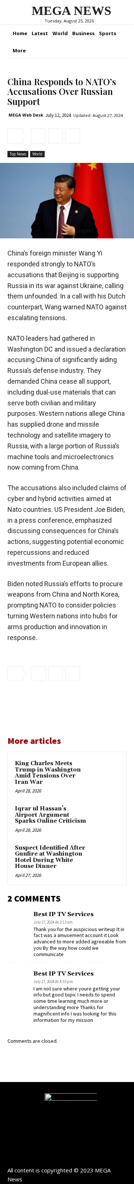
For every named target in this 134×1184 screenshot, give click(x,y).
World (37, 154)
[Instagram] (67, 1157)
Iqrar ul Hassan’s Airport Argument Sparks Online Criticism (50, 815)
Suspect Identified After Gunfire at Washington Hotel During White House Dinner (50, 857)
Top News (18, 154)
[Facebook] (38, 136)
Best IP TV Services (64, 914)
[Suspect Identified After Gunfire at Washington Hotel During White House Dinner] (105, 857)
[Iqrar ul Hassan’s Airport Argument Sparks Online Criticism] (105, 818)
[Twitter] (55, 136)
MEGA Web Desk (26, 115)
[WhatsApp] (72, 136)
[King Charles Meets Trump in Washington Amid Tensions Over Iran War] (105, 772)
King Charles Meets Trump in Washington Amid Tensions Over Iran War (48, 773)
